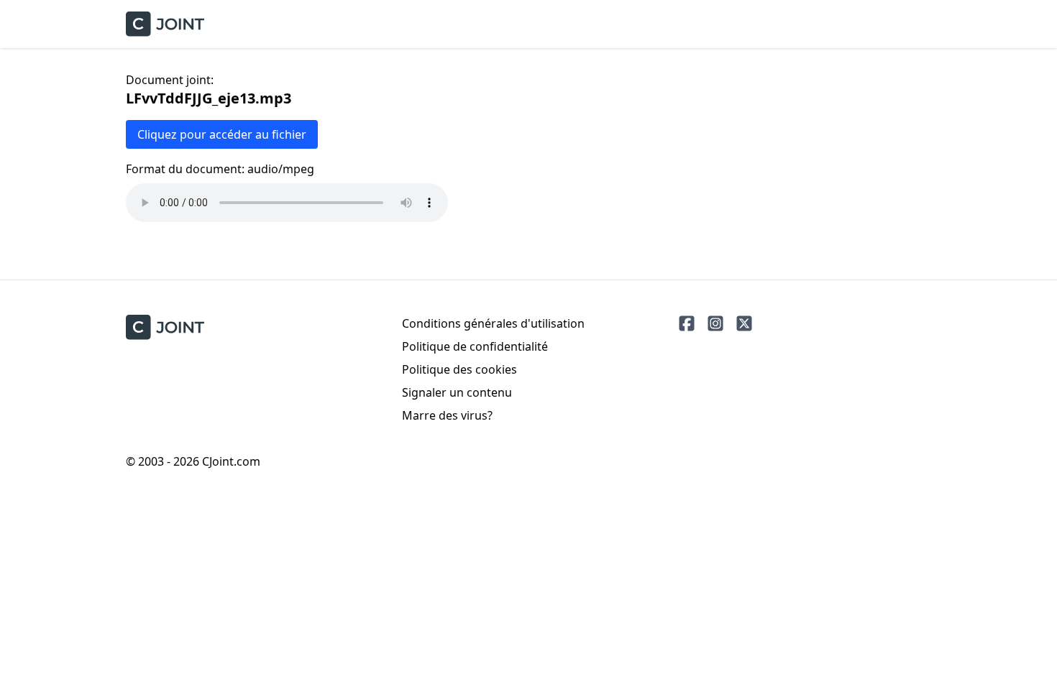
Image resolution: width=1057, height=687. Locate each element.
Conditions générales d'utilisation (493, 323)
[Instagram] (715, 323)
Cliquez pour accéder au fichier (221, 134)
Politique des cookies (459, 369)
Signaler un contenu (457, 392)
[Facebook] (686, 323)
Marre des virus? (447, 415)
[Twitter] (744, 323)
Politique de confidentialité (475, 346)
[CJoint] (165, 327)
